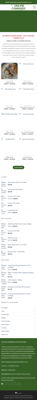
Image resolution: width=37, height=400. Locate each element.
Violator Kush (9, 132)
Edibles (3, 318)
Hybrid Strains (5, 321)
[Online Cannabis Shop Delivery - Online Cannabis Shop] (18, 7)
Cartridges (4, 307)
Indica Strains (5, 324)
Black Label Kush (27, 82)
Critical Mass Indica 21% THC (27, 107)
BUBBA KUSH (9, 157)
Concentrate (5, 314)
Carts (3, 311)
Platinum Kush (9, 82)
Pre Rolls (4, 328)
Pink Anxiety (9, 107)
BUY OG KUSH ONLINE (27, 132)
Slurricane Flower (27, 157)
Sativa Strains (5, 331)
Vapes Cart (4, 334)
